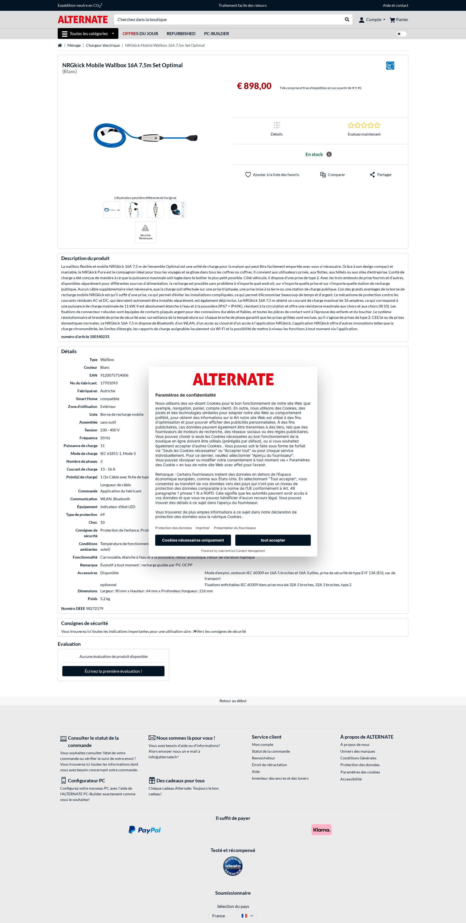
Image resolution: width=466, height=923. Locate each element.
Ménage (74, 45)
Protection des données (360, 764)
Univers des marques (357, 751)
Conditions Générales (358, 758)
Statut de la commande (271, 751)
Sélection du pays (233, 906)
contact (402, 5)
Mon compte (262, 744)
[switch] (401, 33)
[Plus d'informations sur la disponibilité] (329, 154)
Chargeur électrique (103, 45)
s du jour (140, 33)
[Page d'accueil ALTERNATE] (83, 19)
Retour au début (233, 700)
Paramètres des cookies (360, 772)
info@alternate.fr (163, 757)
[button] (333, 174)
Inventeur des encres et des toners (280, 778)
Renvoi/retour (263, 758)
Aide (387, 5)
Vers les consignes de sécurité (221, 631)
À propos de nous (354, 744)
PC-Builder (216, 33)
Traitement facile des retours (243, 5)
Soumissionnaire (233, 893)
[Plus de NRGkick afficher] (390, 69)
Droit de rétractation (269, 764)
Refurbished (181, 33)
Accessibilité (351, 779)
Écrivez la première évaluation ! (113, 671)
